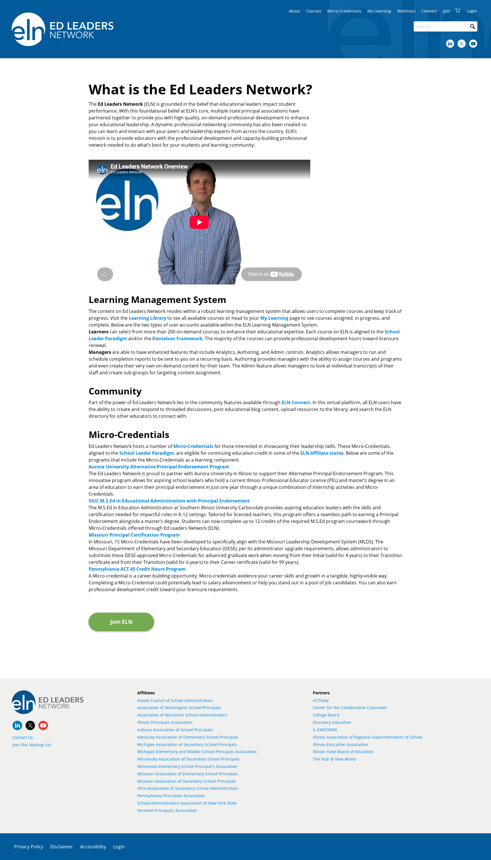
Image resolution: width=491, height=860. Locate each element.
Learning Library (147, 318)
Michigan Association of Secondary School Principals (187, 744)
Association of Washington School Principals (179, 707)
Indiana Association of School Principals (175, 729)
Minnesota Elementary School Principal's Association (187, 766)
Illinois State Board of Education (343, 751)
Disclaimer (61, 847)
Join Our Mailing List (32, 744)
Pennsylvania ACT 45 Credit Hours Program (137, 569)
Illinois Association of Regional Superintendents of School (367, 737)
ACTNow (321, 700)
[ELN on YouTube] (473, 44)
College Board (326, 714)
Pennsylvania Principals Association (171, 795)
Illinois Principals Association (164, 722)
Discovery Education (332, 722)
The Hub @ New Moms (334, 759)
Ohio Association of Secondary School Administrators (187, 788)
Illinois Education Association (340, 744)
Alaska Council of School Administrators (175, 700)
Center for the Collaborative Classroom (350, 707)
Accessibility (93, 847)
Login (119, 847)
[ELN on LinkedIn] (450, 44)
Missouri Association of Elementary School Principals (187, 773)
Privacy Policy (28, 847)
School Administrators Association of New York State (187, 803)
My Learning (274, 318)
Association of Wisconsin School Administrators (182, 714)
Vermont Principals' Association (167, 810)
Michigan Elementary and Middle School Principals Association (197, 751)
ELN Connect (296, 402)
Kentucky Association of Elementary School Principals (187, 737)
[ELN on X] (461, 44)
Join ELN (121, 622)
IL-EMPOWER (325, 729)
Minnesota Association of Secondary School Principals (188, 759)
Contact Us (23, 737)
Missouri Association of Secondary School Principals (186, 781)
